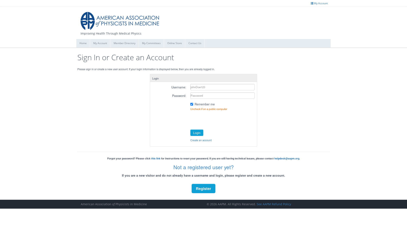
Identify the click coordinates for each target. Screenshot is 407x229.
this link (155, 158)
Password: (179, 96)
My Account (100, 43)
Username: (178, 87)
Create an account (201, 140)
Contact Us (194, 43)
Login (197, 133)
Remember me (205, 104)
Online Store (174, 43)
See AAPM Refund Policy (274, 204)
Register (203, 188)
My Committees (151, 43)
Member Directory (124, 43)
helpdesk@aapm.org (286, 158)
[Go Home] (121, 19)
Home (83, 43)
